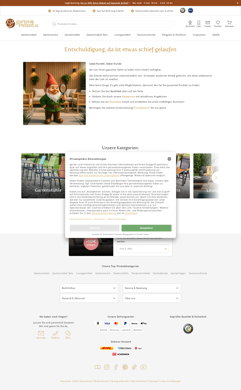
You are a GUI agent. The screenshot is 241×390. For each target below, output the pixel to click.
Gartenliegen (178, 273)
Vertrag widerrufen (120, 381)
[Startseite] (22, 23)
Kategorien (129, 96)
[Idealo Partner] (190, 10)
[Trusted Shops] (182, 10)
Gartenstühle (72, 34)
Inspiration (199, 34)
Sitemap (153, 381)
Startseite (116, 101)
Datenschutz (86, 381)
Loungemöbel (123, 34)
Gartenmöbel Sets (97, 34)
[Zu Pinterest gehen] (125, 367)
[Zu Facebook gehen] (116, 367)
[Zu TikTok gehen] (134, 367)
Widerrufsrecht (101, 381)
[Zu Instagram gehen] (107, 367)
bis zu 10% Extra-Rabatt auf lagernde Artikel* (105, 3)
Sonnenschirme (146, 34)
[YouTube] (143, 367)
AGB (75, 381)
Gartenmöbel (41, 273)
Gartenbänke (160, 273)
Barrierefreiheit (139, 381)
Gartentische (50, 34)
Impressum (65, 381)
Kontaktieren (142, 107)
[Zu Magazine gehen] (97, 367)
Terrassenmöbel (140, 273)
